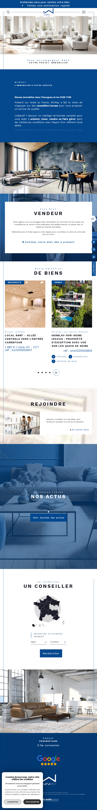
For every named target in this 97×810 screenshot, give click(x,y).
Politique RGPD (74, 788)
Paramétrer (12, 802)
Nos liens (65, 788)
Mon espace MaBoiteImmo (53, 788)
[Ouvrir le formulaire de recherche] (8, 12)
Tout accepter (32, 802)
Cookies (82, 788)
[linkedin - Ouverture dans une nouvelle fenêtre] (94, 257)
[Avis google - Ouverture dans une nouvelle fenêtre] (48, 754)
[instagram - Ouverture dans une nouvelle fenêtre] (94, 250)
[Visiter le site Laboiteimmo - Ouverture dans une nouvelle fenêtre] (48, 797)
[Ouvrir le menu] (83, 12)
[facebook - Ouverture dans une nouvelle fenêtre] (94, 242)
